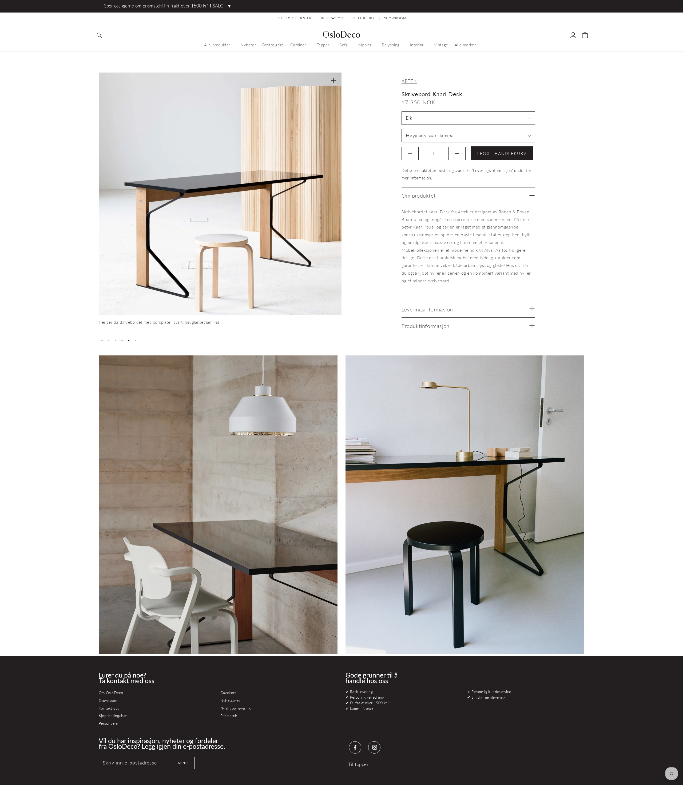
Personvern (108, 723)
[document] (220, 204)
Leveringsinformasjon (427, 309)
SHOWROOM (395, 18)
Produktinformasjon (426, 326)
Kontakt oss (109, 708)
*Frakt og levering (235, 708)
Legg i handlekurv (502, 153)
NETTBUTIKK (364, 18)
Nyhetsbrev (230, 700)
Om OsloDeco (111, 692)
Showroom (108, 700)
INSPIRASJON (332, 18)
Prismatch (228, 715)
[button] (99, 35)
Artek (409, 81)
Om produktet (419, 195)
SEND (183, 762)
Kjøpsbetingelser (113, 715)
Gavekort (228, 692)
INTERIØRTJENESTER (294, 18)
